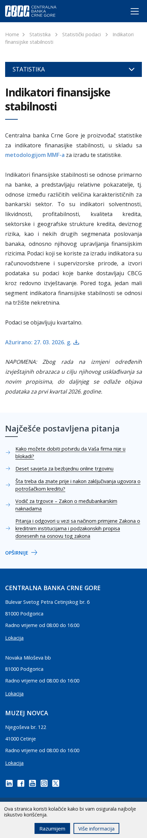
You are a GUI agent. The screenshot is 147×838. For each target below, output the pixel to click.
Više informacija (96, 828)
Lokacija (14, 638)
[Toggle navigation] (128, 12)
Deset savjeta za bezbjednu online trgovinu (64, 468)
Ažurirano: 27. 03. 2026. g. (38, 342)
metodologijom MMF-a (35, 155)
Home (12, 34)
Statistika (40, 34)
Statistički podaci (81, 34)
